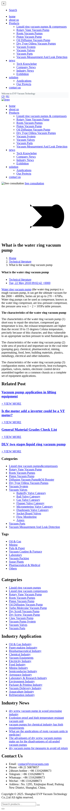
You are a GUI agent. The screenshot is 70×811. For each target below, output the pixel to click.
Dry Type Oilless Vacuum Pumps (36, 43)
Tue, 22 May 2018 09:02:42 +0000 (29, 283)
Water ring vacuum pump (16, 289)
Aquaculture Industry (21, 691)
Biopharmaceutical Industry (25, 651)
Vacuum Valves (25, 50)
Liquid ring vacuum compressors (28, 591)
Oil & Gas (15, 541)
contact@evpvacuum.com (33, 764)
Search (13, 10)
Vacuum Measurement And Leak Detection (41, 57)
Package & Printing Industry (25, 684)
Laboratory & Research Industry (28, 678)
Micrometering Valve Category (34, 506)
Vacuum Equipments (21, 657)
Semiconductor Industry (23, 671)
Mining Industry (18, 667)
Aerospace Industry (20, 674)
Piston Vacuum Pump (29, 36)
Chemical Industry (20, 654)
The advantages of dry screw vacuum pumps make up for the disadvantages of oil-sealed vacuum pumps (35, 741)
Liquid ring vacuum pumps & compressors (41, 26)
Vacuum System (25, 46)
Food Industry (17, 664)
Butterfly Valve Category (31, 493)
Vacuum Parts (24, 53)
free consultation (34, 183)
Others (13, 568)
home (12, 16)
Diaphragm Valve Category (32, 510)
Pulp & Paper (17, 548)
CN (3, 96)
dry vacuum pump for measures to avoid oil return (38, 748)
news (12, 149)
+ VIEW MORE (11, 403)
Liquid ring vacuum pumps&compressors (33, 466)
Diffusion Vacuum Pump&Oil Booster (31, 479)
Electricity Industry (20, 661)
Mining (13, 544)
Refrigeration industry (22, 695)
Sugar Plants (16, 561)
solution (13, 166)
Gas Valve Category (28, 499)
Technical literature (20, 261)
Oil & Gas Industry (20, 644)
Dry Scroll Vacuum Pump (24, 611)
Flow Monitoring (26, 516)
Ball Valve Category (28, 496)
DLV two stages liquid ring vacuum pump (33, 444)
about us (14, 19)
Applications (23, 80)
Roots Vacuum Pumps (29, 33)
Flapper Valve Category (30, 503)
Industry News (25, 70)
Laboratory (15, 555)
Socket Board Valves (28, 513)
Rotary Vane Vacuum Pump (32, 30)
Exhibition (22, 74)
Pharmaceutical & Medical (24, 565)
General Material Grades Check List (29, 430)
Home (12, 258)
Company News (26, 67)
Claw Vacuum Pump (21, 618)
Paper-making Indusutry (23, 647)
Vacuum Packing (19, 558)
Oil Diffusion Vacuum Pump (33, 40)
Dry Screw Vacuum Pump (24, 614)
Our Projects (23, 84)
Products (14, 112)
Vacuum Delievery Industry (25, 688)
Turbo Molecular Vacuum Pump (28, 608)
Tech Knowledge (26, 63)
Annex (20, 520)
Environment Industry (22, 681)
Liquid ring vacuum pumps (25, 587)
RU (7, 96)
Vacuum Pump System (22, 621)
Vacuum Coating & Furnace (25, 551)
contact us (15, 87)
